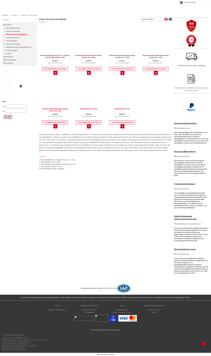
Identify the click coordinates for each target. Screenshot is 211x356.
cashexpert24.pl (22, 344)
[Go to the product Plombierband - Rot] (122, 93)
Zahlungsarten (89, 312)
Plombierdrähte (11, 41)
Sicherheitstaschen (12, 38)
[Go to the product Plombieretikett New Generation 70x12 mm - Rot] (55, 93)
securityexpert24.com (41, 340)
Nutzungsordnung (122, 310)
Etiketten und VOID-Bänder (16, 34)
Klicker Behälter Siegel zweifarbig (52, 169)
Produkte (7, 25)
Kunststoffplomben (185, 151)
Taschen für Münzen (13, 44)
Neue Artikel (8, 63)
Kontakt (154, 312)
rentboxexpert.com (18, 348)
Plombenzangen (12, 50)
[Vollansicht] (170, 19)
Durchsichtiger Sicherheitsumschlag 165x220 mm (58, 164)
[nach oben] (204, 343)
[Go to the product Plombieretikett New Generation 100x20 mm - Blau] (89, 39)
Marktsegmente (10, 60)
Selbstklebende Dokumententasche (18, 47)
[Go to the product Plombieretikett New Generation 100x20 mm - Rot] (156, 39)
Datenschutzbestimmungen (122, 312)
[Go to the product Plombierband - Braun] (89, 93)
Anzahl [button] (5, 76)
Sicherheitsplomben (13, 28)
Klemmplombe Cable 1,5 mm (51, 166)
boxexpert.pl (31, 346)
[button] (55, 73)
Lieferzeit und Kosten (89, 310)
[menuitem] (7, 9)
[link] (8, 79)
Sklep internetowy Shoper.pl (105, 354)
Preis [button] (4, 101)
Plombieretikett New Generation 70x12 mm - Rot (57, 160)
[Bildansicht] (166, 19)
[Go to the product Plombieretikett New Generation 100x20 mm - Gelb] (122, 39)
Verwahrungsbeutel (13, 31)
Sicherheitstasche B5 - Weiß (50, 162)
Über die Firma (154, 310)
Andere (8, 53)
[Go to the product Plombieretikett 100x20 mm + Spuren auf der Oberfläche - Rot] (55, 39)
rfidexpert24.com (20, 349)
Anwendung (8, 57)
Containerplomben (184, 184)
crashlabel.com (24, 342)
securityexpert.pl (21, 338)
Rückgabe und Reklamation (57, 310)
